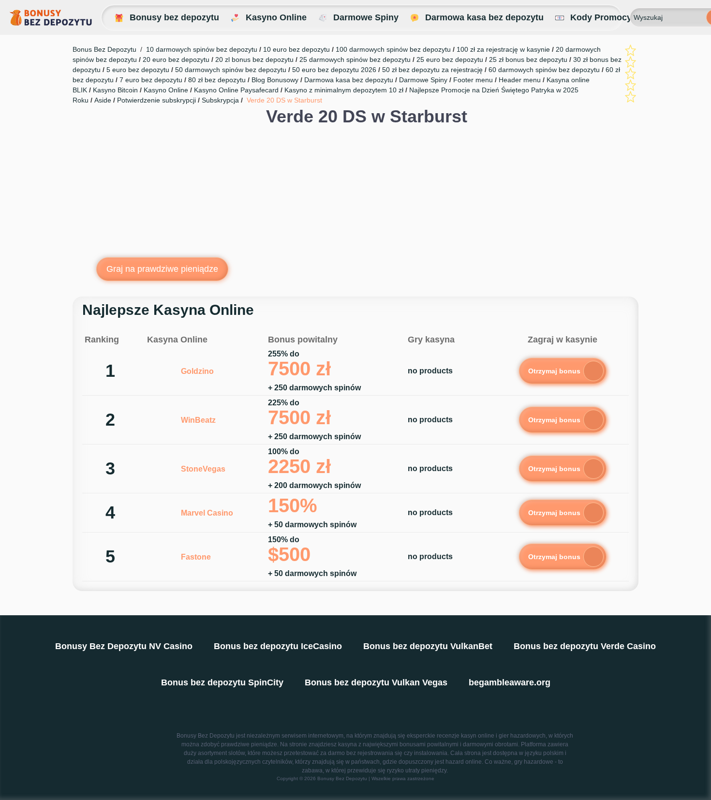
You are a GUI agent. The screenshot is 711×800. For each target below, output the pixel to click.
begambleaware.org (509, 682)
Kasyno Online (276, 17)
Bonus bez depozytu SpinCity (222, 682)
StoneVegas (203, 469)
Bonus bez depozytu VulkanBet (427, 646)
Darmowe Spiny (366, 17)
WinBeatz (198, 420)
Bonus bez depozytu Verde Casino (585, 646)
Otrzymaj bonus (554, 371)
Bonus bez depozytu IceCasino (278, 646)
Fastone (196, 557)
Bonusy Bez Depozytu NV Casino (124, 646)
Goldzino (197, 371)
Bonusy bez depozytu (174, 17)
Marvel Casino (207, 513)
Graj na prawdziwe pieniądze (162, 269)
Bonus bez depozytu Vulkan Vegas (376, 682)
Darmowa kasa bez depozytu (484, 17)
